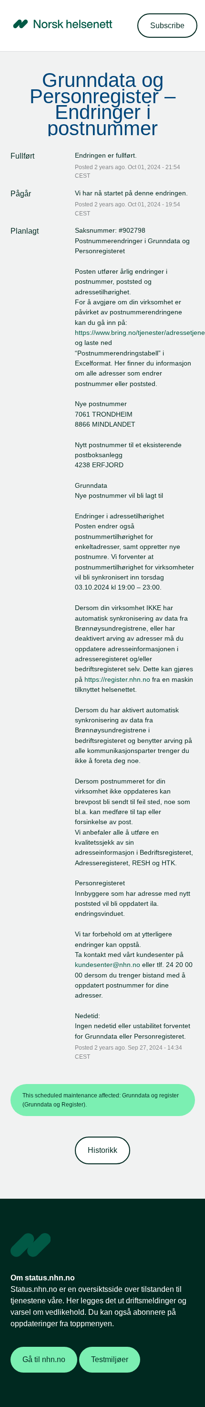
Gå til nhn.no (43, 1359)
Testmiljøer (109, 1359)
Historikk (102, 1150)
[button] (167, 25)
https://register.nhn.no (117, 679)
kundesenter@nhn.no (107, 964)
